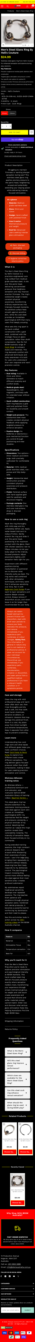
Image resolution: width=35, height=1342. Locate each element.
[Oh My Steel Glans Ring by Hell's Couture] (25, 1129)
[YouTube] (14, 1276)
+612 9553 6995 (14, 1264)
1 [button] (15, 1158)
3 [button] (20, 1158)
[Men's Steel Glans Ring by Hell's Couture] (17, 1180)
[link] (31, 132)
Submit (28, 1310)
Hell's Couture (14, 91)
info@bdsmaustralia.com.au (19, 1267)
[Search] (8, 6)
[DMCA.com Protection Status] (17, 1327)
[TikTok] (9, 1276)
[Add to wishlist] (4, 1124)
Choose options (10, 1152)
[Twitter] (18, 1276)
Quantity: (5, 122)
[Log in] (27, 6)
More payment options (17, 145)
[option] (17, 30)
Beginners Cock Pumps (14, 589)
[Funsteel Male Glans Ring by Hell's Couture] (9, 1129)
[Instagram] (5, 1276)
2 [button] (17, 1158)
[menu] (2, 6)
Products (10, 11)
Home (3, 11)
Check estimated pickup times (15, 156)
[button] (28, 45)
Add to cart (14, 132)
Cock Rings (9, 347)
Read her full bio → (19, 798)
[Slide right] (31, 1232)
